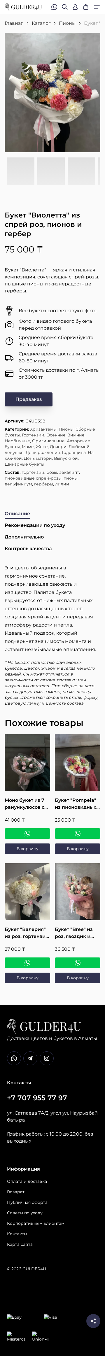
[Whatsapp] (14, 1058)
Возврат (15, 1191)
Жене (42, 446)
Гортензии (33, 435)
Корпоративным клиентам (35, 1223)
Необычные (17, 440)
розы (51, 472)
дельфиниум (18, 484)
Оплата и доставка (27, 1181)
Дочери (58, 446)
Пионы (67, 23)
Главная (14, 23)
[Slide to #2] (51, 171)
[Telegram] (30, 1058)
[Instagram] (47, 1058)
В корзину (27, 848)
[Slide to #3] (81, 171)
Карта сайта (20, 1244)
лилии (62, 484)
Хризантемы (43, 429)
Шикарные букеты (24, 464)
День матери (38, 458)
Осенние (56, 435)
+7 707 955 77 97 (37, 1098)
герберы (43, 484)
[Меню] (96, 6)
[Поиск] (65, 7)
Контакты (17, 1233)
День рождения (43, 452)
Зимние (76, 435)
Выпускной (66, 458)
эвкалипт (69, 472)
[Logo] (23, 7)
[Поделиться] (93, 1321)
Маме (28, 446)
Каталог (41, 23)
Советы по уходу (25, 1212)
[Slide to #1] (20, 171)
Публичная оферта (27, 1202)
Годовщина (74, 452)
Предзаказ (28, 399)
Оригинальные (48, 440)
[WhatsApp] (27, 833)
